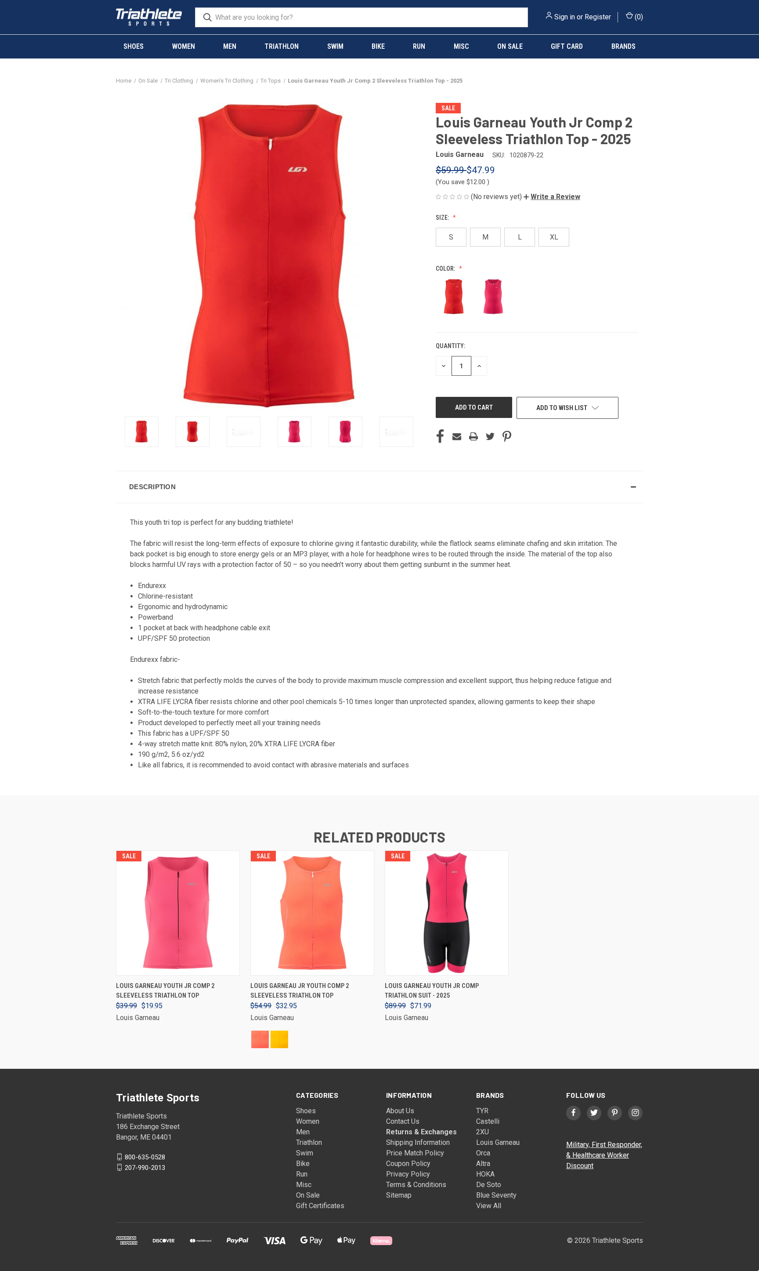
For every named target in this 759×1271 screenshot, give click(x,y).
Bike (378, 46)
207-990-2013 (145, 1167)
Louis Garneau (498, 1142)
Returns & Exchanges (421, 1132)
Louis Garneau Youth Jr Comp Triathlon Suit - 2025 (432, 991)
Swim (335, 46)
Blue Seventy (496, 1195)
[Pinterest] (506, 436)
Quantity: (450, 345)
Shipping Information (418, 1142)
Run (419, 46)
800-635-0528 (145, 1157)
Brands (623, 46)
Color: (446, 268)
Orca (483, 1153)
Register (598, 17)
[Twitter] (490, 436)
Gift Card (567, 46)
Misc (461, 46)
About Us (400, 1111)
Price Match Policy (415, 1153)
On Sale (510, 46)
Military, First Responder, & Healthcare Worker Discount (604, 1155)
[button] (552, 196)
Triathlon (281, 46)
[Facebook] (440, 436)
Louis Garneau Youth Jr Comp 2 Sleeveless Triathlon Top (165, 991)
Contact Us (402, 1121)
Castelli (487, 1121)
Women (183, 46)
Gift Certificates (320, 1206)
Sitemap (399, 1195)
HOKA (485, 1174)
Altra (483, 1163)
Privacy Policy (408, 1174)
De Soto (488, 1184)
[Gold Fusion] (279, 1039)
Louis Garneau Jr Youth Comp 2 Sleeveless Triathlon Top (299, 991)
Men (229, 46)
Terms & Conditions (416, 1184)
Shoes (133, 46)
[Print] (473, 436)
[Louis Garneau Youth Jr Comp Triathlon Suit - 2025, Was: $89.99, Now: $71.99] (447, 913)
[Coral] (260, 1039)
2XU (482, 1132)
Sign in (564, 17)
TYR (482, 1111)
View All (488, 1206)
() (638, 17)
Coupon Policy (408, 1163)
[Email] (456, 436)
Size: (443, 217)
